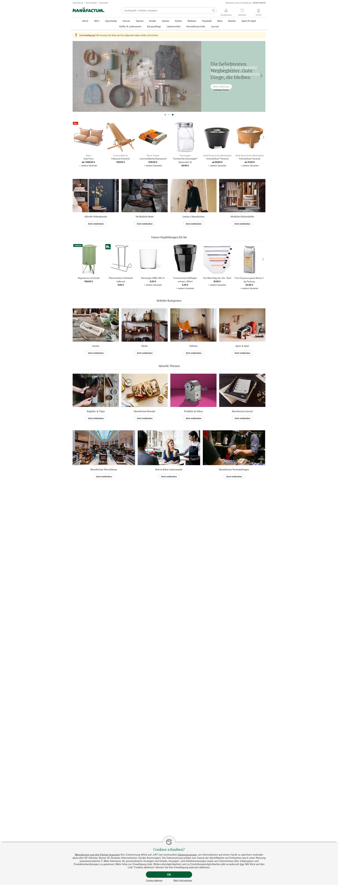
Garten (95, 345)
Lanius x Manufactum (193, 216)
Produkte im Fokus (193, 411)
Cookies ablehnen (154, 880)
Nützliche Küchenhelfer (242, 216)
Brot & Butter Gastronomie (168, 469)
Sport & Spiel (242, 345)
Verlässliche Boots (145, 216)
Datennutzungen (187, 854)
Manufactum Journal (242, 411)
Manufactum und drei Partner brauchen (97, 854)
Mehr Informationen (182, 880)
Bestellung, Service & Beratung (246, 3)
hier (242, 864)
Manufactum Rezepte (144, 411)
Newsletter (103, 3)
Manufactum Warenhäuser (103, 469)
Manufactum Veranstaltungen (234, 469)
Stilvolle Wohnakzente (95, 216)
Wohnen (193, 345)
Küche (144, 345)
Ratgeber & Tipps (96, 411)
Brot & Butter (91, 3)
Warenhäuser (78, 3)
